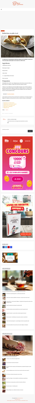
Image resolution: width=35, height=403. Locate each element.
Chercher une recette (5, 129)
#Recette (7, 109)
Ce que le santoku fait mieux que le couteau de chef (14, 305)
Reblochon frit (6, 107)
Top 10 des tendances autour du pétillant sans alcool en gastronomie (17, 309)
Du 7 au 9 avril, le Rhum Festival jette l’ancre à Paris (14, 374)
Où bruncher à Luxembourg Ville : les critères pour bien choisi (15, 293)
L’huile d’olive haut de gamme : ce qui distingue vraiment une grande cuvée (17, 320)
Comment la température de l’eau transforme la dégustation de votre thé (13, 291)
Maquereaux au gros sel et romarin (10, 104)
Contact (27, 400)
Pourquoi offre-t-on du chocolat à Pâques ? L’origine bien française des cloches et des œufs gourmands (19, 302)
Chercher (30, 131)
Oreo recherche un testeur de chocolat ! (12, 362)
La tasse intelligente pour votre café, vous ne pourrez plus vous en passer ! (17, 370)
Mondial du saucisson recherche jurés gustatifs (9, 356)
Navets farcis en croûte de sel (9, 105)
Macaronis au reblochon (8, 106)
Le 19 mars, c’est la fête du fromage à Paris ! (13, 358)
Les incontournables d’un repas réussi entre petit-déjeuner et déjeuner (17, 324)
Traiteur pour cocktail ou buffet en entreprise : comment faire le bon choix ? (18, 297)
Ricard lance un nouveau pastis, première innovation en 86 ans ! (16, 382)
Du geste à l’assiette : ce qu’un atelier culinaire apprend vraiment (16, 313)
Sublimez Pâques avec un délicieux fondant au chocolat (14, 389)
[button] (1, 9)
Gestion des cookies (15, 400)
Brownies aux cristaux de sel (9, 102)
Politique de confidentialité (21, 400)
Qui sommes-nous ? (17, 399)
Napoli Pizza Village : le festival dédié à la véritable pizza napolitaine (17, 378)
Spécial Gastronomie (9, 113)
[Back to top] (34, 402)
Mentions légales (9, 400)
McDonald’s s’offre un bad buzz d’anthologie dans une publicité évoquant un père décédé (18, 367)
